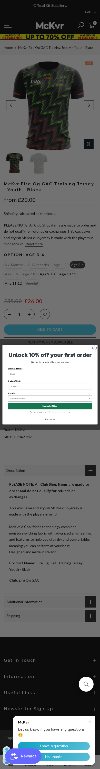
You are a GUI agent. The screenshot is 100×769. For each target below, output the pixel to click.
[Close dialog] (94, 348)
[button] (86, 684)
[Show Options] (89, 398)
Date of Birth (14, 380)
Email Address (15, 368)
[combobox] (49, 398)
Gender (11, 393)
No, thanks (50, 419)
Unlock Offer (49, 406)
